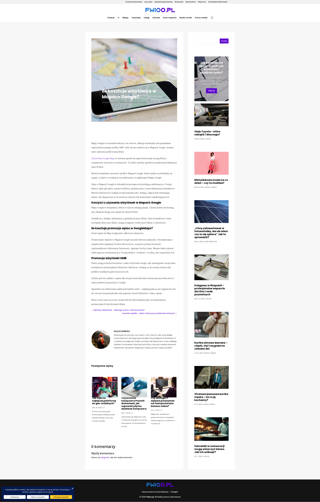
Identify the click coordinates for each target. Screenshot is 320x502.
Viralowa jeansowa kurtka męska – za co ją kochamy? (211, 397)
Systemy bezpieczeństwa (163, 2)
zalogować (104, 457)
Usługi (146, 18)
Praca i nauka (201, 18)
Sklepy (125, 18)
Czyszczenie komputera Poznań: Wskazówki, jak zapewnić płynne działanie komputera (133, 403)
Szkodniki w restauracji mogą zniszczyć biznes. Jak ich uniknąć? (209, 449)
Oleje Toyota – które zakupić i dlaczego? (207, 133)
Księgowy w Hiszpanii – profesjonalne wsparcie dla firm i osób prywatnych (209, 290)
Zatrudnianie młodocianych (218, 2)
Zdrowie (156, 18)
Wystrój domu (191, 2)
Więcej (211, 90)
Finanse (110, 18)
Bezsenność (179, 2)
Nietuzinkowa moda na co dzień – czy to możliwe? (211, 181)
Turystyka (136, 18)
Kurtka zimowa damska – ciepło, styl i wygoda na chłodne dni (210, 345)
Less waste (148, 2)
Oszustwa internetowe (134, 2)
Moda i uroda (186, 18)
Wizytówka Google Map (102, 158)
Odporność (202, 2)
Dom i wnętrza (169, 18)
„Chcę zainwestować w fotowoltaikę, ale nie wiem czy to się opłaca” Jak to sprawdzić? (211, 232)
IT (118, 18)
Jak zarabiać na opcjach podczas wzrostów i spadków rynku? (211, 68)
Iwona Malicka (127, 102)
